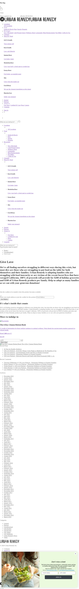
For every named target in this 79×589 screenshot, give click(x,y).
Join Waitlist (4, 299)
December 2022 (9, 388)
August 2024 (8, 378)
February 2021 (8, 423)
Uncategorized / (8, 252)
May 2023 (7, 385)
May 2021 (7, 418)
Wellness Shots (30, 33)
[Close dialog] (75, 553)
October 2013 (8, 492)
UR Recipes (7, 530)
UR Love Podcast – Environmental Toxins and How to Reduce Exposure (26, 352)
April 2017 (7, 442)
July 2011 (7, 510)
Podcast (6, 102)
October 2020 (8, 428)
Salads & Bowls (9, 29)
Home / (6, 250)
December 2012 (9, 505)
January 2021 (8, 425)
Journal (6, 100)
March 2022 (7, 400)
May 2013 (7, 498)
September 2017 (9, 439)
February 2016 (8, 463)
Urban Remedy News (10, 536)
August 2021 (8, 412)
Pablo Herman (8, 368)
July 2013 (7, 494)
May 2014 (7, 480)
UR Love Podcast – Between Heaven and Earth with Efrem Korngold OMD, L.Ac (29, 356)
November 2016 (9, 451)
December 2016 (9, 449)
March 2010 (7, 517)
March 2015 (7, 466)
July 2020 (7, 430)
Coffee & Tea (66, 33)
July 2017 (7, 440)
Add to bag (4, 342)
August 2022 (8, 393)
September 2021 (9, 411)
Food (5, 131)
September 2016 (9, 454)
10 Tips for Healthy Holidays (13, 349)
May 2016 (7, 461)
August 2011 (8, 508)
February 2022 (8, 402)
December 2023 (9, 381)
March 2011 (7, 512)
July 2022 (7, 395)
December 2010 (9, 515)
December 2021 (9, 406)
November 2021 (9, 407)
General (6, 523)
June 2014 (7, 479)
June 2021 (7, 416)
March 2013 (7, 501)
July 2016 (7, 458)
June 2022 (7, 397)
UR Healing (7, 529)
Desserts (24, 29)
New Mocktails (8, 33)
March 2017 (7, 444)
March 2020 (7, 433)
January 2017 (8, 447)
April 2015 (7, 465)
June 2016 (7, 459)
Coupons (6, 107)
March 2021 (7, 421)
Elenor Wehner (8, 364)
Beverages (7, 142)
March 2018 (7, 437)
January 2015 (8, 470)
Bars (15, 29)
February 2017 (8, 446)
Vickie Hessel (8, 366)
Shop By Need (8, 36)
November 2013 (9, 491)
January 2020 (8, 435)
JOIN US (58, 577)
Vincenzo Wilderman (10, 362)
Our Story (7, 105)
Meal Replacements (49, 33)
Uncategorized (8, 527)
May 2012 (7, 506)
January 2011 (8, 513)
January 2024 (8, 379)
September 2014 (9, 473)
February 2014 (8, 486)
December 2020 (9, 426)
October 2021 (8, 409)
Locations (7, 24)
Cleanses (6, 34)
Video (6, 537)
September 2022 (9, 392)
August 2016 (8, 456)
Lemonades (39, 33)
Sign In (6, 110)
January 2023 (8, 386)
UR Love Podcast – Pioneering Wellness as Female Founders (22, 354)
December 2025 (9, 376)
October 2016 (8, 452)
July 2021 (7, 414)
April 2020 (7, 432)
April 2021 (7, 419)
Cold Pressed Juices (20, 33)
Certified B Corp (15, 105)
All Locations (8, 26)
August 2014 (8, 475)
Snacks (19, 29)
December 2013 (9, 489)
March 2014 (7, 484)
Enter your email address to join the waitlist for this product (18, 297)
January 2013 (8, 503)
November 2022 (9, 390)
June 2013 (7, 496)
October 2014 (8, 472)
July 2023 (7, 383)
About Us (7, 231)
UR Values (7, 532)
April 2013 (7, 499)
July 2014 (7, 477)
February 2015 (8, 468)
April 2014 (7, 482)
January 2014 (8, 487)
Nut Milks (58, 33)
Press (22, 105)
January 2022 (8, 404)
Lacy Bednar (8, 369)
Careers (26, 105)
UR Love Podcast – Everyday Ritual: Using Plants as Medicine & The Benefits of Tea (30, 351)
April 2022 (7, 399)
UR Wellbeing (8, 534)
